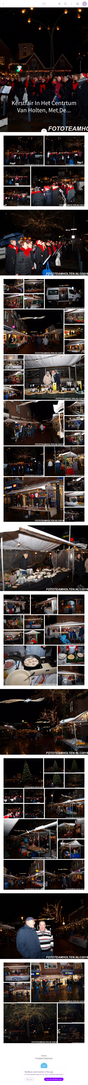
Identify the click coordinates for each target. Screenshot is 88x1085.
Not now (29, 1079)
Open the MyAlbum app (54, 1079)
